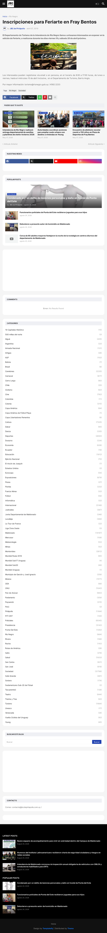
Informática (53, 500)
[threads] (17, 166)
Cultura (53, 422)
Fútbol (53, 496)
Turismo (53, 703)
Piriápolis (53, 611)
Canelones (53, 371)
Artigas (53, 353)
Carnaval (53, 376)
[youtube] (66, 161)
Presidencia (53, 625)
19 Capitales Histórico (53, 330)
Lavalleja (53, 519)
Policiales (53, 620)
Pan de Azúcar (53, 593)
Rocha (53, 643)
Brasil (53, 367)
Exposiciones (53, 477)
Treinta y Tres (53, 699)
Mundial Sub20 (53, 565)
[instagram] (90, 161)
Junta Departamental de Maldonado (53, 514)
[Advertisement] (53, 270)
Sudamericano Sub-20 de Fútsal (53, 685)
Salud (53, 657)
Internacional (53, 505)
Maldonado (53, 533)
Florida (53, 487)
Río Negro (13, 17)
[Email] (50, 97)
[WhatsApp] (40, 97)
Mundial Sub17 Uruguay (53, 560)
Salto (53, 653)
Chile (53, 385)
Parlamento (53, 597)
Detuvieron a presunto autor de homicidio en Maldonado (45, 224)
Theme (70, 928)
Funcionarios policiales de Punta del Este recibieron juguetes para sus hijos (53, 212)
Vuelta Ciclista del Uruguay (53, 717)
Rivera (53, 639)
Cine (53, 394)
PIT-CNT (53, 616)
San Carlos (53, 662)
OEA (53, 584)
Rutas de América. (53, 648)
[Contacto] (41, 166)
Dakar (53, 427)
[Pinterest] (45, 97)
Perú (53, 607)
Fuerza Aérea (53, 491)
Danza (53, 431)
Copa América (53, 408)
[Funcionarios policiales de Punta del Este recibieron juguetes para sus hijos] (11, 215)
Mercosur (53, 537)
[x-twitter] (41, 161)
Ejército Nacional (53, 459)
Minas (53, 547)
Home (53, 924)
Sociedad (22, 91)
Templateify (48, 928)
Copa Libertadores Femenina (53, 417)
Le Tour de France (53, 524)
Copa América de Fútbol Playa (53, 413)
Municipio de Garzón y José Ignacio (53, 574)
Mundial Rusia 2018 (53, 556)
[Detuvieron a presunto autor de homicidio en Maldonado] (11, 227)
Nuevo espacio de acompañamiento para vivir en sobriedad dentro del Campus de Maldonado (58, 841)
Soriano (53, 680)
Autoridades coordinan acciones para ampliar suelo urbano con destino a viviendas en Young (52, 132)
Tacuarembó (53, 690)
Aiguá (53, 339)
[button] (3, 4)
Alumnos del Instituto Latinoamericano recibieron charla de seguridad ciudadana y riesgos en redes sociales (59, 853)
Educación (53, 454)
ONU (53, 588)
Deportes (53, 436)
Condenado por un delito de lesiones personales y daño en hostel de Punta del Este (54, 883)
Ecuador (53, 450)
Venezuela (53, 713)
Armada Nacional (53, 348)
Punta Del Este (53, 630)
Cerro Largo (53, 381)
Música (53, 579)
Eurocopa (53, 473)
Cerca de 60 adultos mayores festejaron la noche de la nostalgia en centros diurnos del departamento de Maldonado (58, 237)
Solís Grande (53, 676)
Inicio (5, 17)
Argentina (53, 344)
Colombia (53, 399)
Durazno (53, 440)
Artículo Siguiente (95, 144)
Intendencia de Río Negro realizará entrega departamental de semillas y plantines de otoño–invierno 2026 (18, 132)
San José (53, 667)
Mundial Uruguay (53, 570)
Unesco (53, 708)
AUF (53, 357)
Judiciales (53, 510)
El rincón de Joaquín (53, 463)
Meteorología (53, 542)
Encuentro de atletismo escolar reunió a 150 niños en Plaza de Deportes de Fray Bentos (86, 132)
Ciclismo (53, 390)
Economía (53, 445)
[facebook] (17, 161)
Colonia (53, 404)
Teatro (53, 694)
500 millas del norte (53, 334)
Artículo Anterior (11, 144)
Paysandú (53, 602)
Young (53, 722)
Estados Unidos (53, 468)
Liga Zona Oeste (53, 528)
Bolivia (53, 362)
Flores (53, 482)
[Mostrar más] (55, 97)
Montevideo (53, 551)
